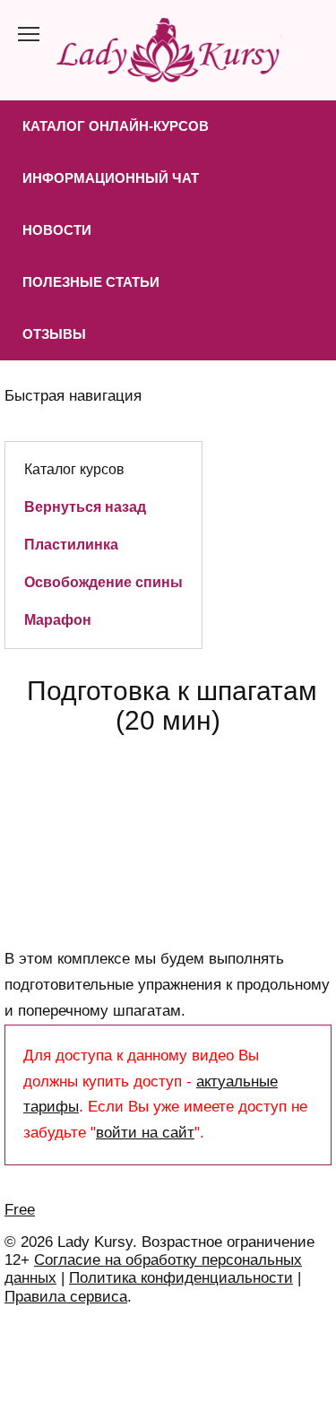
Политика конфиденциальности (181, 1277)
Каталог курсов (74, 469)
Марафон (57, 619)
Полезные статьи (90, 282)
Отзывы (54, 334)
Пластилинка (71, 544)
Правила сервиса (65, 1296)
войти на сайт (145, 1132)
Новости (56, 230)
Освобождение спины (103, 582)
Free (19, 1209)
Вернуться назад (85, 506)
